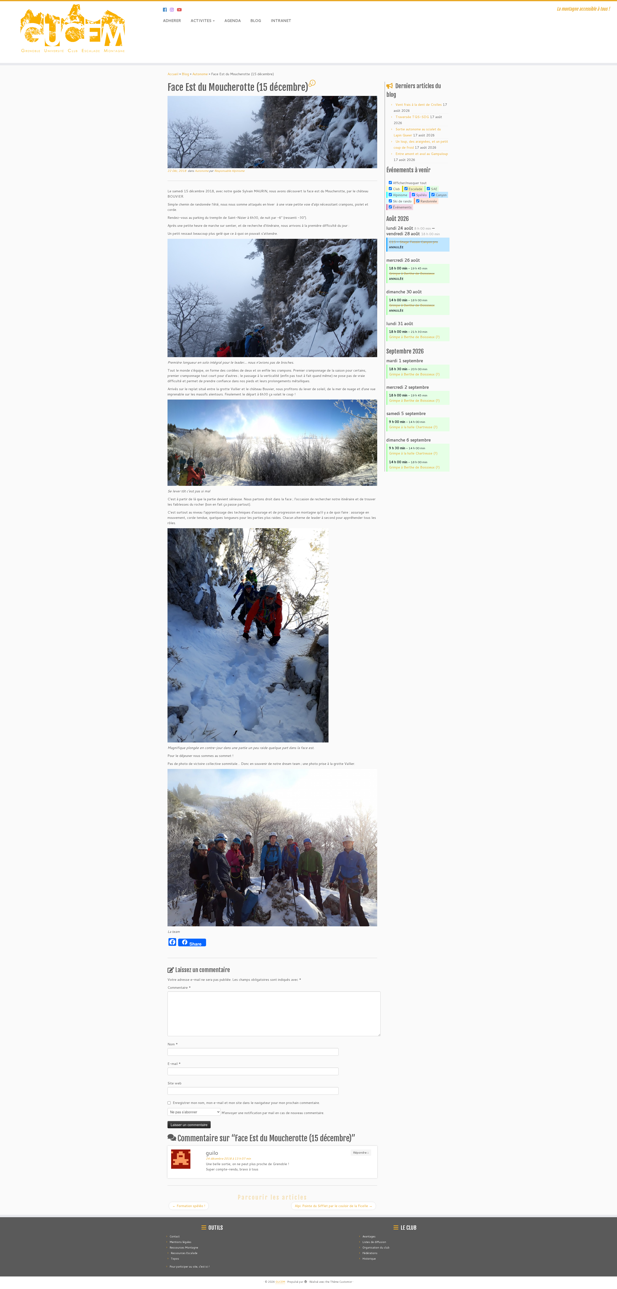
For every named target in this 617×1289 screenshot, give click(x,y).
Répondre (361, 1152)
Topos (175, 1259)
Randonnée (428, 201)
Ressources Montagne (184, 1247)
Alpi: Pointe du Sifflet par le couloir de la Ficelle (333, 1205)
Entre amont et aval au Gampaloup (422, 153)
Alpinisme (399, 195)
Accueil (173, 74)
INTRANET (281, 20)
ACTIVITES (201, 20)
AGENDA (232, 20)
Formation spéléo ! (188, 1205)
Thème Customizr (341, 1282)
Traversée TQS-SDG (412, 116)
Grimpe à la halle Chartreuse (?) (413, 427)
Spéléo (421, 195)
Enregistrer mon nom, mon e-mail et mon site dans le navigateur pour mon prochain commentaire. (246, 1102)
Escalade (415, 189)
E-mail (174, 1063)
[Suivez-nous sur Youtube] (181, 10)
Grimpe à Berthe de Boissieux (412, 273)
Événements (402, 207)
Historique (369, 1259)
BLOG (255, 20)
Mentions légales (180, 1242)
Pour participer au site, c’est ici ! (190, 1267)
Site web (174, 1083)
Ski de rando (402, 201)
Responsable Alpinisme (229, 171)
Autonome (200, 74)
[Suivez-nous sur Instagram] (173, 10)
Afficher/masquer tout (409, 182)
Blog (185, 74)
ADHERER (172, 20)
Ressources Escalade (184, 1253)
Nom (173, 1044)
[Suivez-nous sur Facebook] (166, 10)
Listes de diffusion (374, 1242)
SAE (433, 189)
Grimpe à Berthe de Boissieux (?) (414, 336)
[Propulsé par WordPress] (305, 1280)
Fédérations (369, 1253)
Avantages (369, 1236)
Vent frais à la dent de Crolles (419, 104)
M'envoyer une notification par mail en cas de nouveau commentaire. (272, 1112)
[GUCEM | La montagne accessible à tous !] (71, 32)
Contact (175, 1236)
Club (396, 189)
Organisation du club (375, 1247)
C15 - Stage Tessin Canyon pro (413, 242)
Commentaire (179, 987)
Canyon (441, 195)
